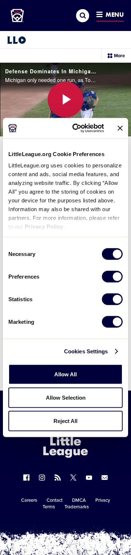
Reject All (65, 421)
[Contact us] (105, 477)
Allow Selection (66, 397)
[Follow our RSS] (58, 477)
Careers (29, 500)
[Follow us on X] (73, 477)
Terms (49, 507)
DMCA (79, 500)
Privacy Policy (44, 227)
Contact (55, 500)
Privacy (102, 500)
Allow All (65, 374)
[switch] (112, 276)
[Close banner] (120, 128)
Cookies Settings (86, 351)
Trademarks (76, 507)
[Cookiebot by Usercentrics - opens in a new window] (76, 128)
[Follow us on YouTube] (89, 477)
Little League (91, 525)
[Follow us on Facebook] (26, 477)
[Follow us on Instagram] (42, 477)
